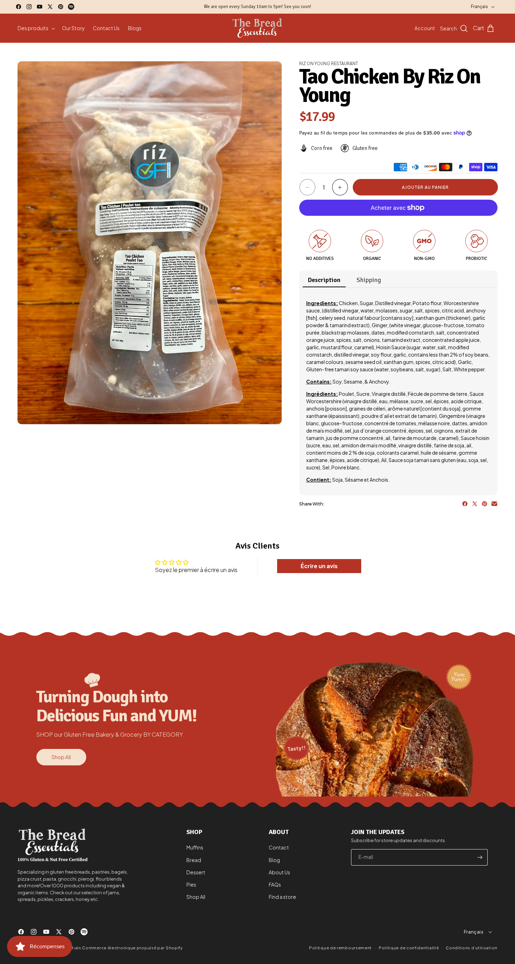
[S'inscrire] (479, 857)
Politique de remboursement (340, 947)
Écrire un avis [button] (319, 566)
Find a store (282, 897)
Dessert (195, 872)
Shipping (369, 280)
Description (324, 280)
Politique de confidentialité (409, 947)
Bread (193, 860)
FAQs (275, 884)
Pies (191, 884)
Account (424, 28)
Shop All (61, 756)
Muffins (194, 848)
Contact (279, 848)
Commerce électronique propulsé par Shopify (132, 947)
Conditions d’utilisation (471, 947)
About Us (279, 872)
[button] (35, 28)
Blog (274, 860)
